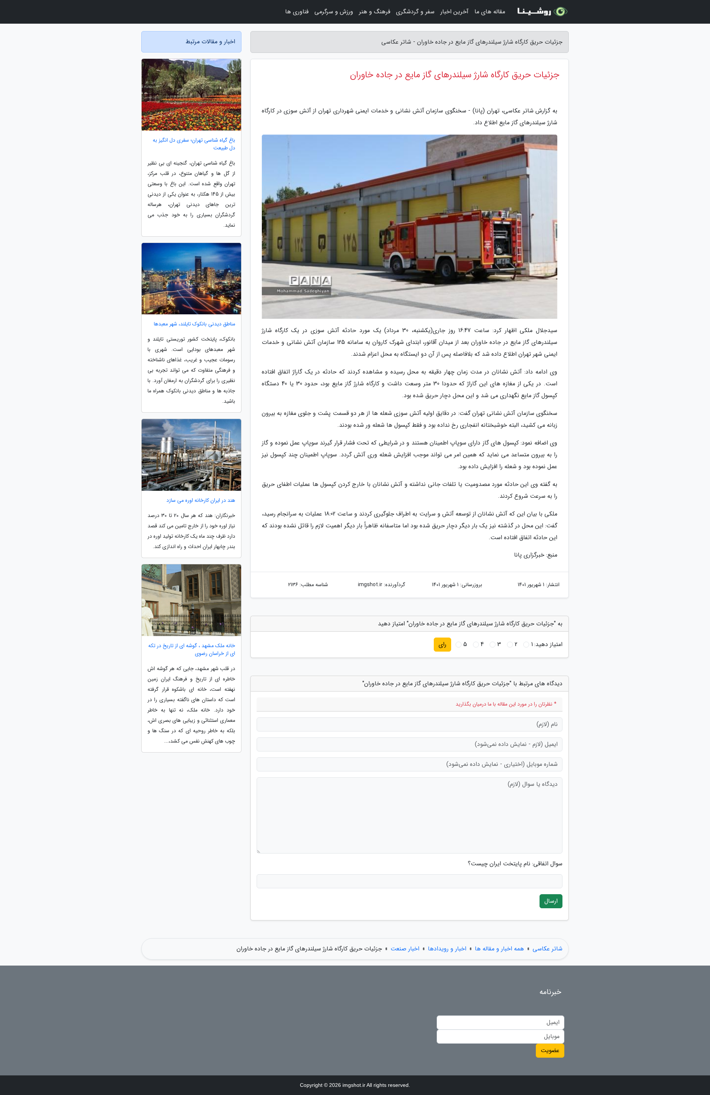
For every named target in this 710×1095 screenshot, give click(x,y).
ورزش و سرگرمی (333, 11)
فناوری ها (296, 11)
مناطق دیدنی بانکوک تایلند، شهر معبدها (194, 324)
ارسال (551, 901)
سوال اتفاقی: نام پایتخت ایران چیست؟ (515, 863)
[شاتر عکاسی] (541, 12)
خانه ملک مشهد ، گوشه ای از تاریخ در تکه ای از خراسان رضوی (191, 650)
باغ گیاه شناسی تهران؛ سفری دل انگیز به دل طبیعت (194, 144)
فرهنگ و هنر (374, 11)
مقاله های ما (489, 11)
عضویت (550, 1050)
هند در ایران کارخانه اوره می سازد (200, 500)
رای (442, 644)
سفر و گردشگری (415, 11)
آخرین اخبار (454, 11)
